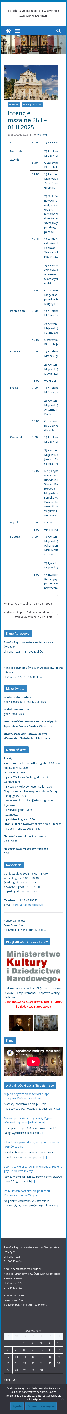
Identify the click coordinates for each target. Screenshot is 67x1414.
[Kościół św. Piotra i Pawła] (8, 30)
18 (50, 1356)
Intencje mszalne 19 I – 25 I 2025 (30, 603)
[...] (58, 1108)
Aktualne (13, 104)
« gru (7, 1379)
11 (50, 1350)
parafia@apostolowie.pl (28, 905)
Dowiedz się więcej (41, 1406)
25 (50, 1363)
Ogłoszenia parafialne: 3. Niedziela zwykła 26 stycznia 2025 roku (28, 614)
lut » (14, 1379)
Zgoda (17, 1406)
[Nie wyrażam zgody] (62, 1399)
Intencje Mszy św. (32, 104)
